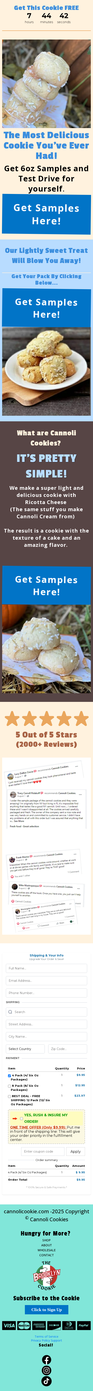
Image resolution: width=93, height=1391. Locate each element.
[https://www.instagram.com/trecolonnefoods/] (46, 1370)
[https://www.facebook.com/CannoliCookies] (46, 1359)
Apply (76, 1152)
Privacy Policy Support (46, 1340)
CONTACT (46, 1255)
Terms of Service (46, 1336)
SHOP (46, 1240)
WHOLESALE (47, 1250)
